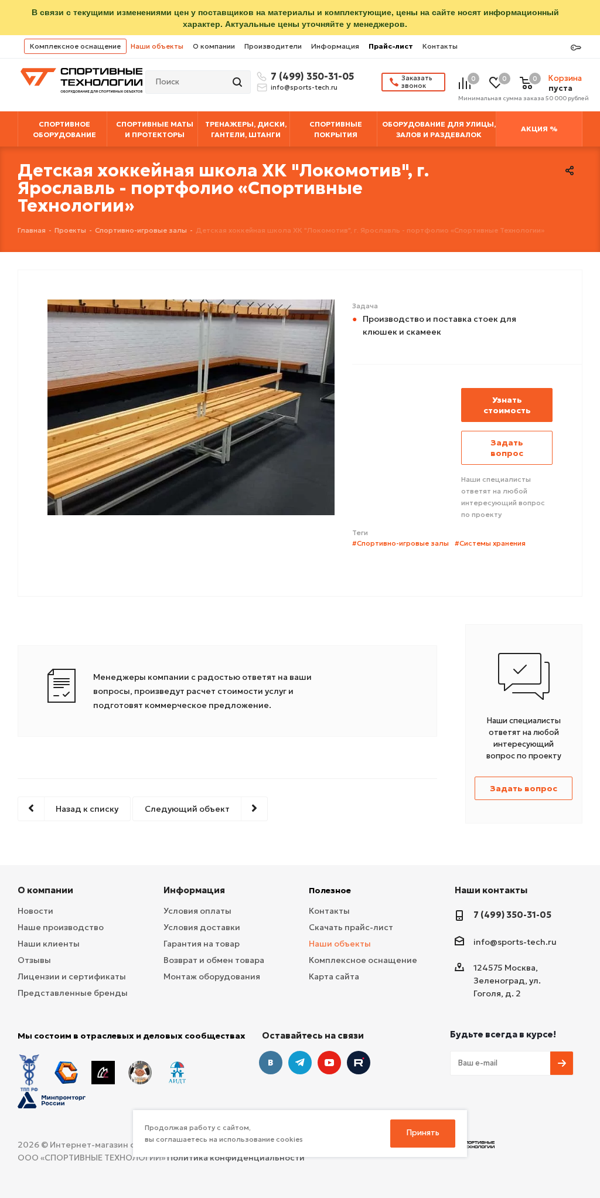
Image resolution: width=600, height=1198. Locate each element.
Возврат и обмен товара (213, 960)
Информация (335, 46)
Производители (273, 46)
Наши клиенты (49, 943)
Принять (423, 1133)
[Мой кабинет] (576, 48)
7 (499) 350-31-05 (310, 76)
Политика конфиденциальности (236, 1157)
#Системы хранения (490, 543)
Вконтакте (270, 1062)
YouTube (329, 1062)
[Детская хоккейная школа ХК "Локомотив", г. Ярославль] (191, 406)
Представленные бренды (73, 993)
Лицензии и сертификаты (72, 976)
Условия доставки (201, 927)
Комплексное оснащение (75, 46)
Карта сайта (334, 976)
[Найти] (238, 82)
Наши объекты (157, 46)
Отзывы (34, 960)
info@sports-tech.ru (304, 87)
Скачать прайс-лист (351, 927)
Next (355, 432)
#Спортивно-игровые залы (400, 543)
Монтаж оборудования (211, 976)
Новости (35, 911)
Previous (26, 432)
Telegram (300, 1062)
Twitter (358, 1062)
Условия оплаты (197, 911)
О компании (214, 46)
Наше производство (61, 927)
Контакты (440, 46)
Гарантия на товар (201, 943)
